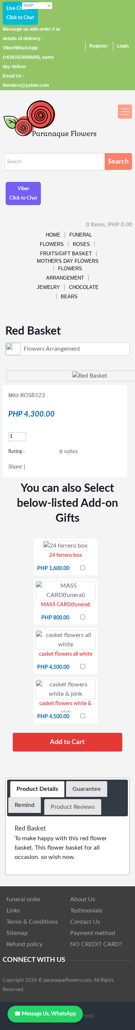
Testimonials (86, 911)
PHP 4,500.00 (53, 667)
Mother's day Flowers (68, 261)
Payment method (92, 933)
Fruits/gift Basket (66, 253)
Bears (69, 296)
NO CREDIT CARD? (96, 944)
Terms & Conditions (32, 922)
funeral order (23, 899)
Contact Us (85, 922)
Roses (81, 244)
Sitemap (17, 933)
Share (15, 467)
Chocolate (84, 287)
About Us (82, 899)
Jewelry (48, 287)
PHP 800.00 (55, 618)
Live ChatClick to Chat (20, 13)
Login (123, 46)
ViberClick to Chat (23, 193)
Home (53, 235)
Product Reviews (73, 807)
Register (98, 46)
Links (13, 911)
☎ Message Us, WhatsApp (45, 1014)
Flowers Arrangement (65, 273)
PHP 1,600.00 (53, 568)
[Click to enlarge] (65, 546)
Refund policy (24, 944)
